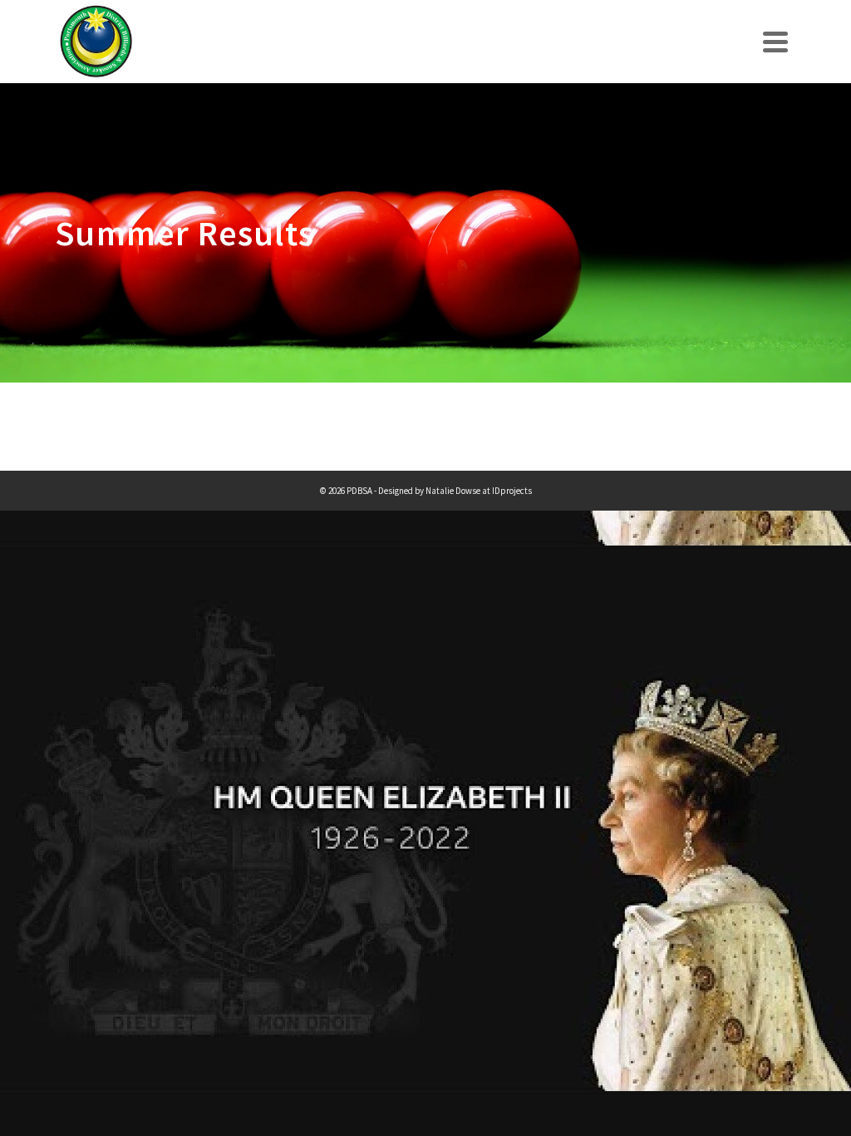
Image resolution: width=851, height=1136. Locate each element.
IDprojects (512, 490)
